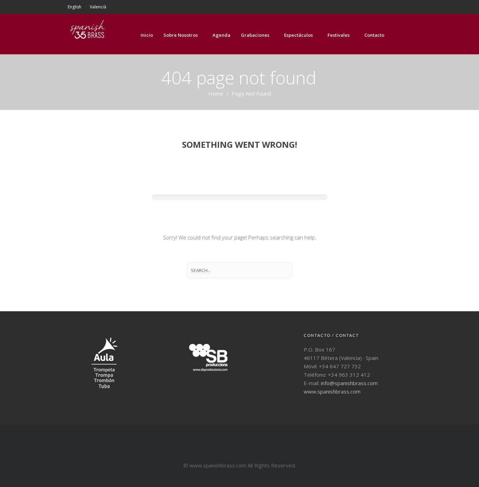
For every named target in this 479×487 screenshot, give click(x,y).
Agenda (221, 35)
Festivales (339, 35)
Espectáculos (298, 35)
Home (215, 93)
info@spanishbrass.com (349, 383)
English (74, 7)
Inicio (147, 35)
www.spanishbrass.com (332, 391)
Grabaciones (255, 35)
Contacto (374, 35)
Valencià (98, 7)
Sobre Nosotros (180, 35)
